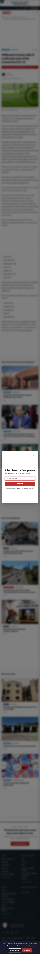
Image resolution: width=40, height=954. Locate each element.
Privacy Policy (31, 488)
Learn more (32, 946)
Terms (24, 488)
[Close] (33, 455)
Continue (20, 483)
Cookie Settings (14, 950)
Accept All (27, 950)
